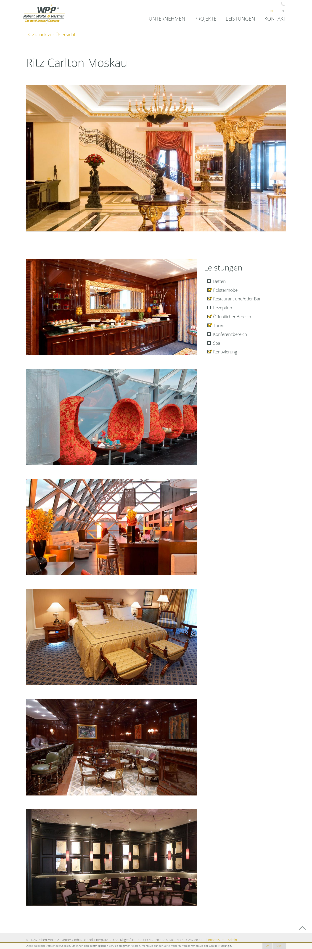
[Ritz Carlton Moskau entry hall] (156, 158)
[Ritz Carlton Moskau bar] (111, 747)
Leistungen (240, 18)
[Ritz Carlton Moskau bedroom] (111, 637)
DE (272, 11)
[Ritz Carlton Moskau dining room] (111, 307)
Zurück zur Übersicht (54, 35)
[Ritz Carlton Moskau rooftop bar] (111, 417)
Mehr (279, 945)
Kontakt (275, 18)
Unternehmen (167, 18)
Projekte (205, 18)
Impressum (216, 940)
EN (282, 11)
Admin (232, 940)
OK (267, 945)
